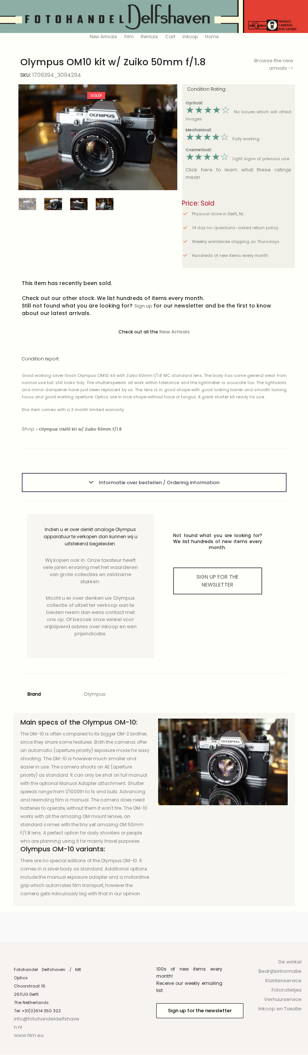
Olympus (95, 694)
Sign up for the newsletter (200, 1010)
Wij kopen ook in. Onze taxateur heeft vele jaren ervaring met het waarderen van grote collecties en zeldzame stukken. (90, 571)
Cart (170, 36)
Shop (28, 428)
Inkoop (190, 36)
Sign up (143, 305)
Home (212, 36)
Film (129, 36)
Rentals (149, 36)
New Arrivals (103, 36)
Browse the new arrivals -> (273, 64)
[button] (166, 137)
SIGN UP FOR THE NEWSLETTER (217, 580)
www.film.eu (29, 1035)
